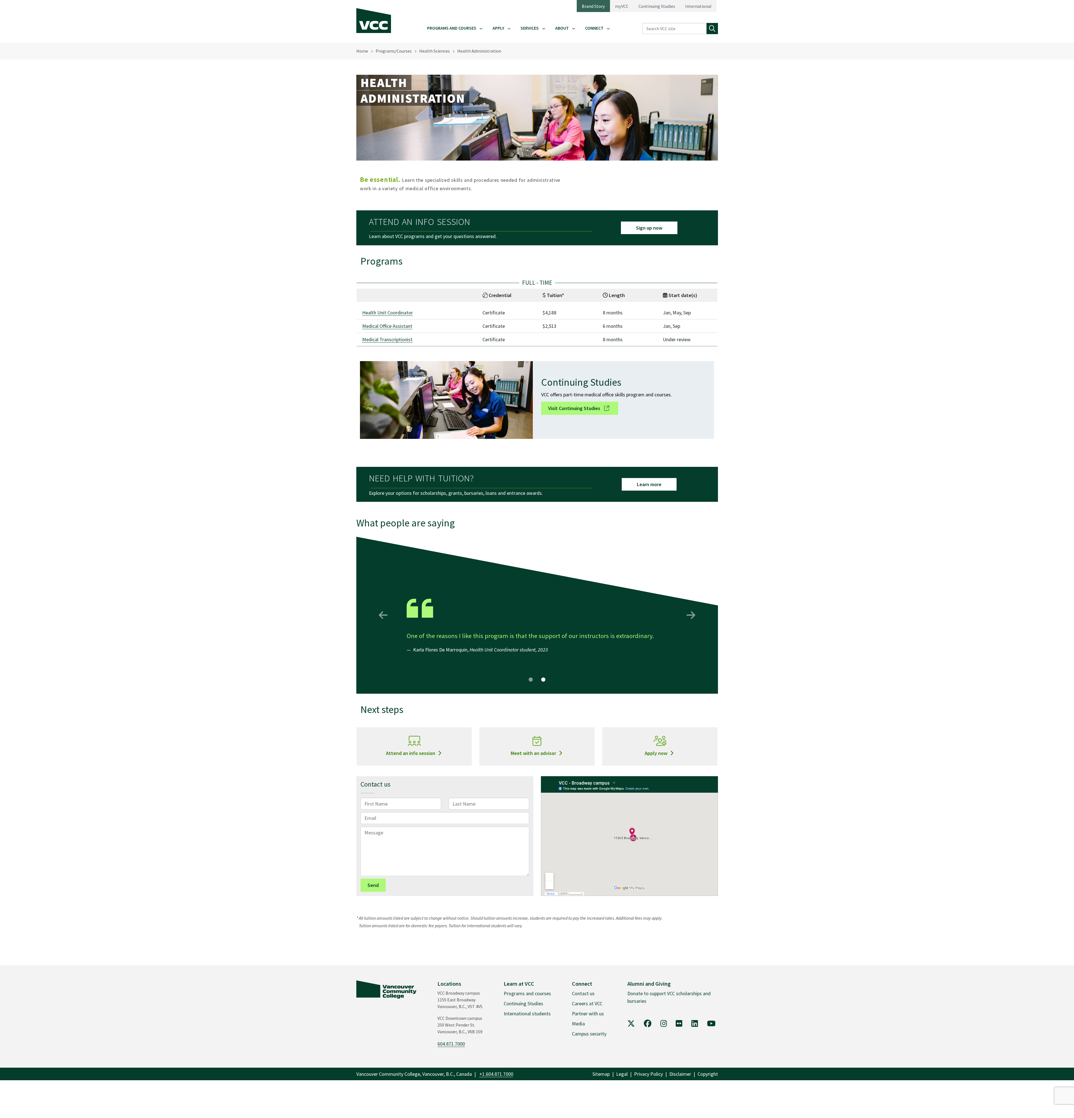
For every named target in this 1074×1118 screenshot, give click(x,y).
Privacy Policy (648, 1074)
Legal (622, 1074)
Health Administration (479, 51)
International (698, 6)
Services (529, 28)
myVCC (621, 6)
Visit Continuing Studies (574, 408)
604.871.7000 (451, 1044)
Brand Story (593, 6)
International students (527, 1013)
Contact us (583, 993)
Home (362, 51)
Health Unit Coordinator (387, 312)
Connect (594, 28)
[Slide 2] (543, 679)
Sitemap (601, 1074)
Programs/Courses (394, 51)
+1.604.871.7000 (496, 1074)
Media (578, 1023)
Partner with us (588, 1013)
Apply (498, 28)
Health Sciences (434, 51)
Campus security (589, 1033)
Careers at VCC (587, 1003)
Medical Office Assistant (387, 326)
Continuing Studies (657, 6)
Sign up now (649, 228)
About (562, 28)
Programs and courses (527, 993)
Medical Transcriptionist (387, 339)
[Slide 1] (531, 679)
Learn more (649, 484)
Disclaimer (680, 1074)
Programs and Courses (451, 28)
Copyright (708, 1074)
